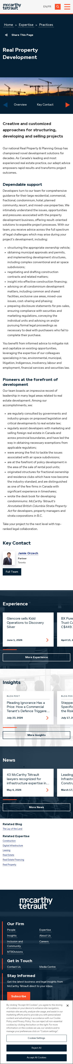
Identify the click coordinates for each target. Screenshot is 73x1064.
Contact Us (14, 967)
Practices (46, 25)
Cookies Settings (36, 1038)
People (11, 930)
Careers (44, 941)
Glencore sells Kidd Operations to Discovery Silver (25, 623)
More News (36, 807)
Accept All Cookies (36, 1058)
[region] (36, 1032)
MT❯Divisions (15, 952)
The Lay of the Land (12, 829)
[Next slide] (67, 104)
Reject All (36, 1048)
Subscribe (18, 996)
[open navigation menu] (67, 6)
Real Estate (8, 855)
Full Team (12, 571)
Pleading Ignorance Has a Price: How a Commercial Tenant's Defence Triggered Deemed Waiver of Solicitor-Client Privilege (28, 707)
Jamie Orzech (28, 553)
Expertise (26, 25)
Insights (12, 935)
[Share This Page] (6, 35)
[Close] (67, 1005)
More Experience (36, 657)
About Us (45, 935)
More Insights (37, 735)
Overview (20, 104)
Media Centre (47, 967)
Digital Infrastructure (13, 846)
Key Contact (45, 104)
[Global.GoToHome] (12, 6)
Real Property (9, 865)
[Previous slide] (5, 104)
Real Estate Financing (13, 860)
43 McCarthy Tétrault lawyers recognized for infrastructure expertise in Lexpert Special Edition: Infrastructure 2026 (26, 779)
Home (8, 25)
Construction (9, 841)
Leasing (6, 850)
